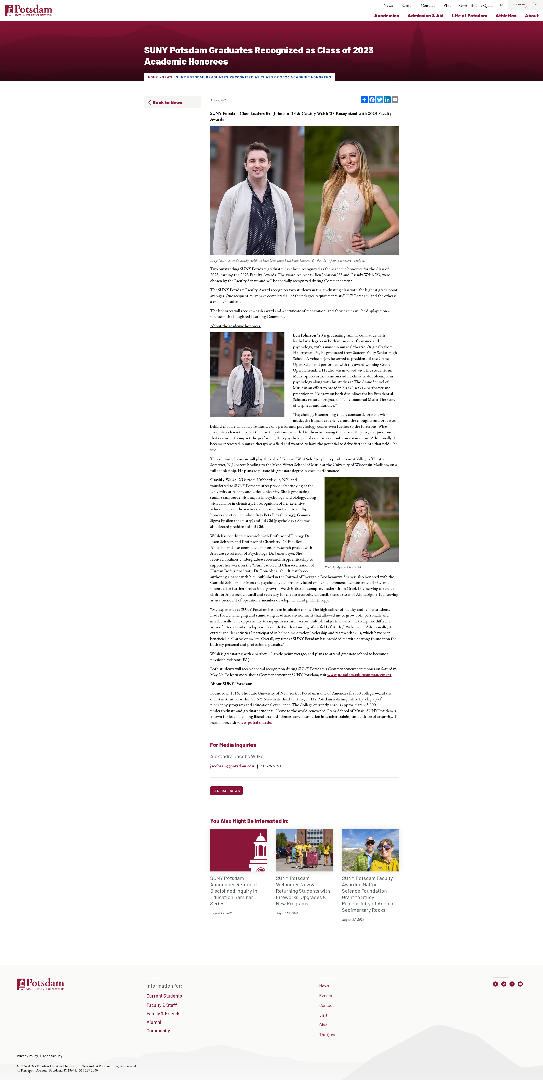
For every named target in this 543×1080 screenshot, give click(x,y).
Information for (525, 3)
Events (406, 5)
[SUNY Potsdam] (40, 988)
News (388, 5)
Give (463, 5)
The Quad (484, 5)
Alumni (154, 1022)
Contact (428, 5)
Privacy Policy (27, 1056)
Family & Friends (164, 1013)
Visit (447, 5)
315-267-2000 (88, 1070)
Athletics (506, 15)
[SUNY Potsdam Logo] (28, 15)
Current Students (164, 995)
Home (153, 77)
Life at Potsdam (469, 15)
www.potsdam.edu (254, 722)
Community (158, 1030)
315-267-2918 (272, 766)
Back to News (167, 102)
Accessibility (52, 1056)
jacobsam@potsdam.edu (232, 766)
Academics (386, 15)
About (532, 15)
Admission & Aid (426, 15)
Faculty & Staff (162, 1005)
